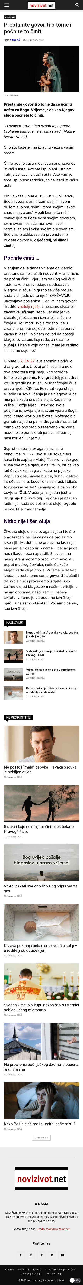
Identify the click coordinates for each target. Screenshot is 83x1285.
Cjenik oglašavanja (31, 1273)
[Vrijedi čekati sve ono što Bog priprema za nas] (13, 674)
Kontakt (37, 1269)
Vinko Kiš (15, 40)
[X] (52, 1255)
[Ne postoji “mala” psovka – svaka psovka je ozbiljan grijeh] (13, 637)
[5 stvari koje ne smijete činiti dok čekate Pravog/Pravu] (13, 656)
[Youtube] (62, 1255)
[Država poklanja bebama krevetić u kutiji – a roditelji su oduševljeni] (13, 693)
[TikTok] (41, 1255)
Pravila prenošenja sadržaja (60, 1269)
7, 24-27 (27, 361)
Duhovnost (10, 16)
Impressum (23, 1269)
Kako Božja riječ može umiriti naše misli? (39, 1124)
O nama (9, 1269)
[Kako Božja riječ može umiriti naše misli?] (41, 1100)
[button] (6, 5)
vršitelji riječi (28, 306)
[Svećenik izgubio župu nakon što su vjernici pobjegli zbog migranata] (41, 981)
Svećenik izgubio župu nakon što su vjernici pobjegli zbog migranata (41, 1007)
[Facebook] (21, 1255)
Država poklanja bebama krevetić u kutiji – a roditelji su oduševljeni (40, 948)
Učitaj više (40, 1137)
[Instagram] (31, 1255)
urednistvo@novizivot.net (53, 1229)
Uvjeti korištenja (53, 1273)
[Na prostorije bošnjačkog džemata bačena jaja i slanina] (41, 1041)
